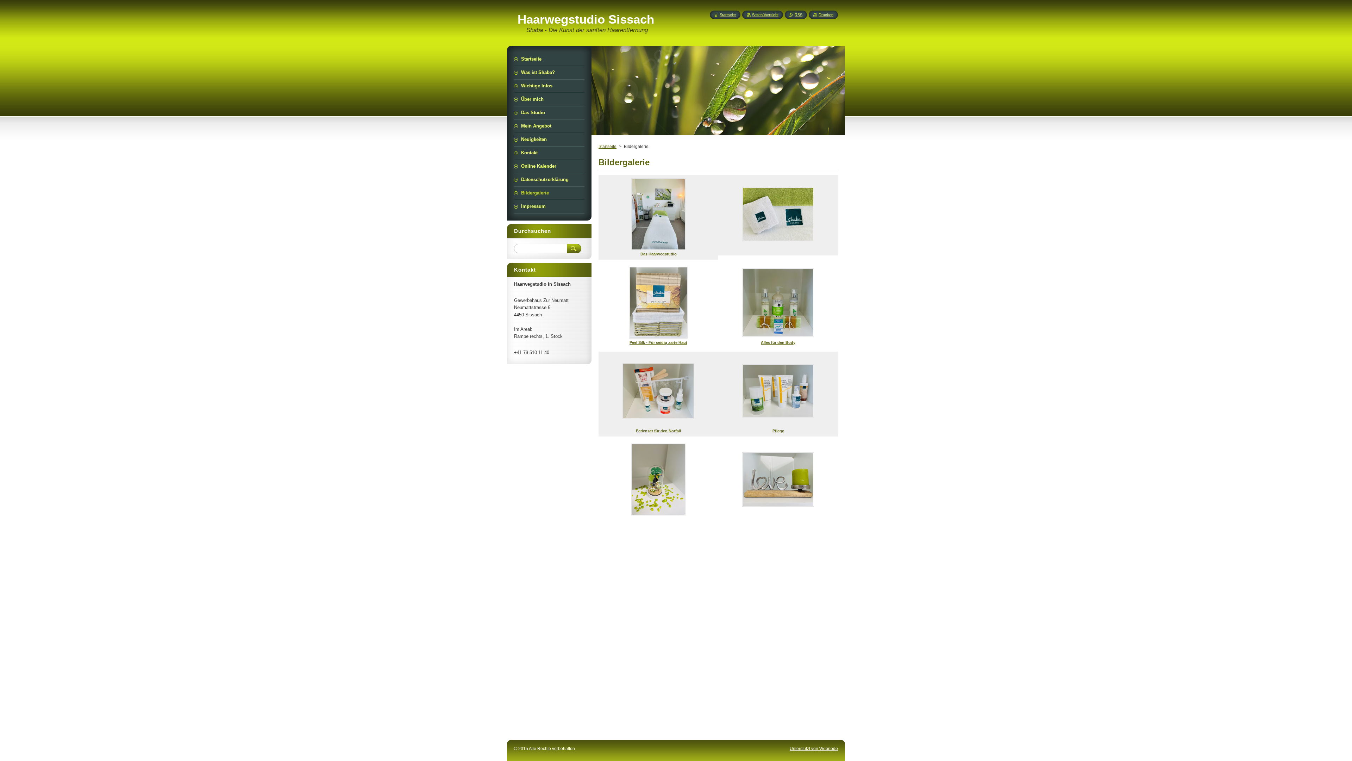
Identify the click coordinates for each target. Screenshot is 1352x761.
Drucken (826, 15)
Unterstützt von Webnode (814, 749)
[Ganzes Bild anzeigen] (778, 215)
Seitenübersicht (765, 15)
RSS (798, 15)
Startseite (607, 146)
